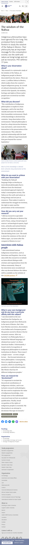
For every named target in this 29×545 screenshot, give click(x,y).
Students (11, 1)
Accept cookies (7, 543)
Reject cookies (19, 543)
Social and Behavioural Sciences (9, 490)
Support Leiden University (8, 508)
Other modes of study (7, 462)
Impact (3, 512)
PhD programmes (6, 455)
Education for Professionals (8, 458)
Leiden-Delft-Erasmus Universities (10, 515)
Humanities (4, 480)
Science (3, 487)
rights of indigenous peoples (9, 416)
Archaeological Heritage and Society (12, 440)
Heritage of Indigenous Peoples (11, 441)
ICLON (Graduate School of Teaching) (11, 497)
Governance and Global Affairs (9, 478)
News (7, 10)
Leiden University (4, 1)
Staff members (17, 1)
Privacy (3, 524)
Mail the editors (24, 421)
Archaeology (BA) (7, 431)
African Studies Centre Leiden (9, 492)
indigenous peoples (7, 414)
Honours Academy (6, 494)
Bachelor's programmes (7, 450)
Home (2, 10)
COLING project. (9, 275)
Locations (4, 517)
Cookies (3, 522)
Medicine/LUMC (6, 485)
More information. (19, 540)
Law (3, 483)
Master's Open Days (7, 467)
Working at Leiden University (9, 505)
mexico (15, 414)
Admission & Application (8, 469)
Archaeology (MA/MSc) (9, 432)
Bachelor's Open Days (7, 465)
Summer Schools (6, 460)
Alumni (3, 510)
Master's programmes (7, 453)
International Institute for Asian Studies (11, 499)
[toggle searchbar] (20, 6)
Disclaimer (4, 520)
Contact (3, 527)
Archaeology (6, 438)
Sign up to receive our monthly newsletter (12, 533)
